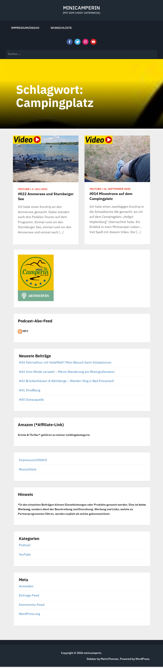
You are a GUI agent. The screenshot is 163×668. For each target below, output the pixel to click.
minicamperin (81, 7)
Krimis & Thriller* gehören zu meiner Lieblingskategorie (54, 435)
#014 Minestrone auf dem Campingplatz (110, 196)
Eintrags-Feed (29, 595)
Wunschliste (61, 28)
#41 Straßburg (29, 390)
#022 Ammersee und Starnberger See (46, 196)
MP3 (25, 331)
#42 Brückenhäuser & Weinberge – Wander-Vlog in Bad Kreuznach (66, 381)
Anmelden (26, 586)
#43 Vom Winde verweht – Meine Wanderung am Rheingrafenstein (66, 372)
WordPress (142, 659)
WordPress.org (29, 614)
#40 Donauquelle (31, 399)
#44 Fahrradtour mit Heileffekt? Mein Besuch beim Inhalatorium (65, 362)
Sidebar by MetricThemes (102, 659)
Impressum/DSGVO (25, 28)
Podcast (25, 545)
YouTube (25, 554)
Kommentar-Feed (31, 605)
